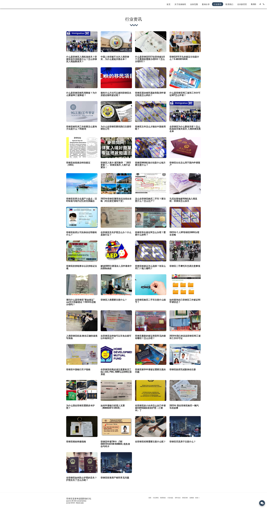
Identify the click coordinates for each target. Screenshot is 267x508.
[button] (260, 4)
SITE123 (73, 503)
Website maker (80, 503)
